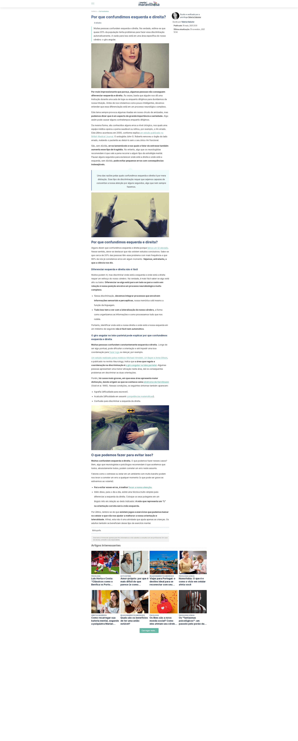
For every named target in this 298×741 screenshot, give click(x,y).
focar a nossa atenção (140, 487)
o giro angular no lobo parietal (141, 365)
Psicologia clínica (186, 576)
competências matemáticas (140, 396)
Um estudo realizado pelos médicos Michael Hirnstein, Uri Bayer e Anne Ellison (129, 358)
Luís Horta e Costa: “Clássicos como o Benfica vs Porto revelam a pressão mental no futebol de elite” (103, 581)
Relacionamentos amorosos (162, 576)
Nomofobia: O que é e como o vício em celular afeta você (192, 581)
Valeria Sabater (194, 17)
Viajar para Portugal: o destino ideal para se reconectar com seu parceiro (162, 581)
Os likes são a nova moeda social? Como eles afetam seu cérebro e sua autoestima (163, 620)
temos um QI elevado (157, 248)
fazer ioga (114, 352)
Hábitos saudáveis (99, 615)
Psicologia (95, 576)
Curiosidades (104, 11)
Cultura (94, 11)
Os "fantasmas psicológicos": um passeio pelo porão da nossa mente (191, 620)
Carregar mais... (149, 630)
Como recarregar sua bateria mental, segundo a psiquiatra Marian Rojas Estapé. (105, 620)
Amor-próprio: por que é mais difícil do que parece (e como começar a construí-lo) (134, 581)
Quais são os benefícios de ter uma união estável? (134, 620)
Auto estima (125, 576)
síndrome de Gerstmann (156, 382)
